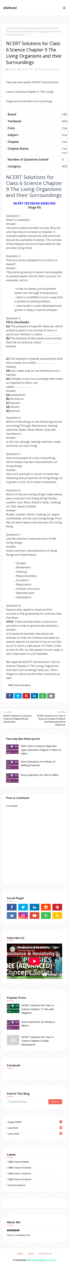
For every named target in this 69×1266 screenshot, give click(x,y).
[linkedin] (34, 907)
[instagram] (23, 915)
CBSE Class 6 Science (25, 28)
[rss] (57, 915)
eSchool (10, 8)
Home (9, 28)
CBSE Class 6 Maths (18, 1161)
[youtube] (34, 915)
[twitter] (23, 907)
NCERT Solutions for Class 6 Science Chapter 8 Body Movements (37, 1040)
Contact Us (45, 1253)
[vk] (12, 915)
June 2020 (35, 1133)
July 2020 (35, 1128)
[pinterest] (57, 907)
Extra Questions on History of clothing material (38, 763)
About (31, 1253)
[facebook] (12, 907)
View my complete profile (18, 1235)
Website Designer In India (41, 1260)
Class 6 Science (16, 1185)
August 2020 (34, 1122)
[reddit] (46, 907)
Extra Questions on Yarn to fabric (40, 775)
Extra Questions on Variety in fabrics (38, 1023)
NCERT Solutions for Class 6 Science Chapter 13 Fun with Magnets (37, 1009)
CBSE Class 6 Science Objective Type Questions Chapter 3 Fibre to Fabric (41, 749)
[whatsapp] (46, 915)
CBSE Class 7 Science (19, 1173)
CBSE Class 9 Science (19, 1179)
